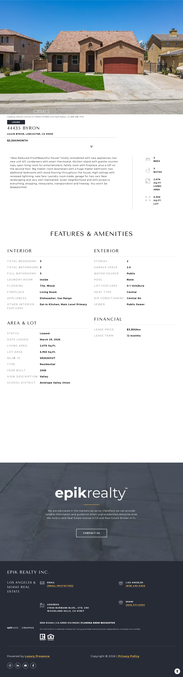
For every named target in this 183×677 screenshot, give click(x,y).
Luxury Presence (37, 656)
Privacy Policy (128, 656)
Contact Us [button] (91, 533)
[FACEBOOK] (33, 665)
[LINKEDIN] (18, 665)
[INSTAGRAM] (10, 665)
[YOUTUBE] (25, 665)
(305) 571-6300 (135, 605)
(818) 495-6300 (135, 586)
